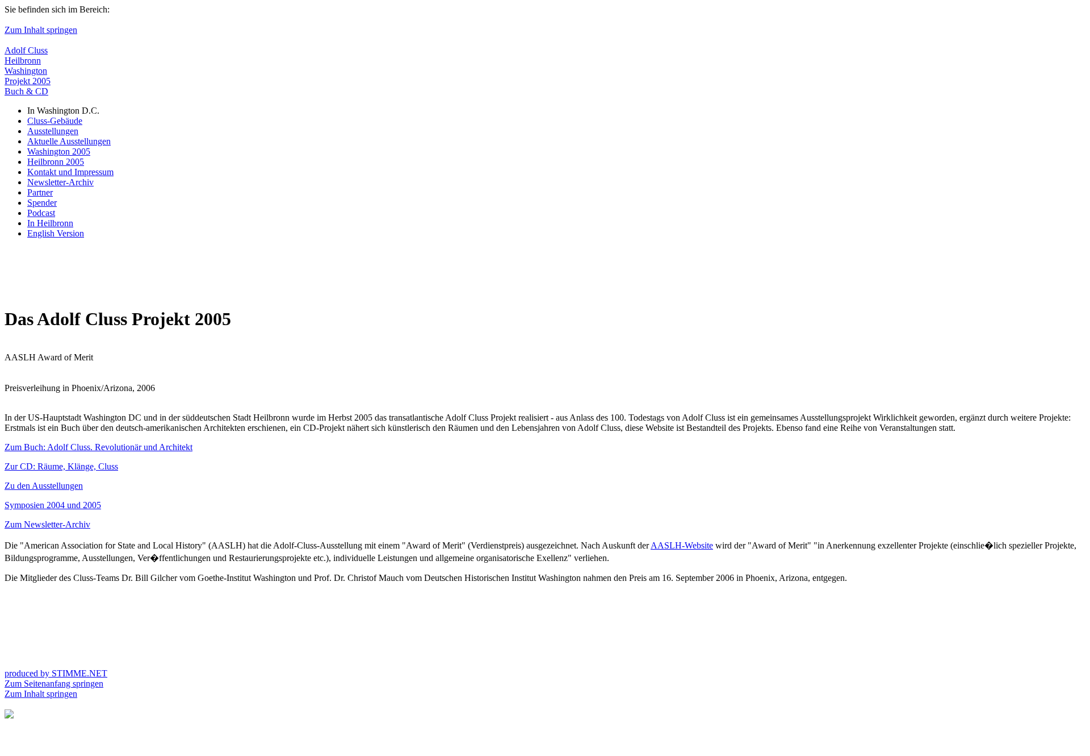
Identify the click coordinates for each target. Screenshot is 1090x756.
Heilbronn (23, 60)
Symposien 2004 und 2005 (53, 505)
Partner (40, 192)
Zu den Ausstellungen (44, 486)
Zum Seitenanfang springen (54, 683)
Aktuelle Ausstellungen (69, 141)
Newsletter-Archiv (60, 182)
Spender (42, 202)
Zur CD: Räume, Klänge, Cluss (61, 466)
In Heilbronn (50, 223)
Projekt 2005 (28, 81)
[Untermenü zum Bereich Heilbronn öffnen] (9, 715)
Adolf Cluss (26, 50)
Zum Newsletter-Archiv (47, 524)
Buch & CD (26, 91)
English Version (55, 233)
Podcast (41, 213)
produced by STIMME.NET (56, 673)
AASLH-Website (682, 545)
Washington (26, 71)
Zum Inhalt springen (41, 30)
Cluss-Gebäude (54, 121)
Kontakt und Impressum (70, 172)
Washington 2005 (58, 151)
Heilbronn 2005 (55, 162)
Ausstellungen (52, 131)
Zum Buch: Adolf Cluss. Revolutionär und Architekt (98, 447)
